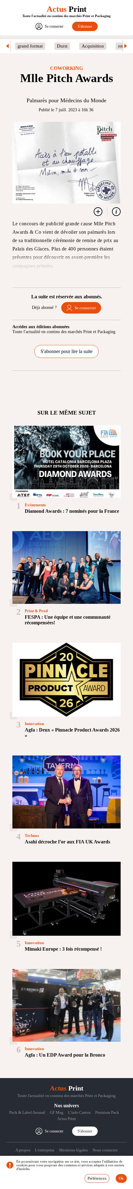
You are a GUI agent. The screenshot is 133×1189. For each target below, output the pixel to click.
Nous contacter (105, 1150)
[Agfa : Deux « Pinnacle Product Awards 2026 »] (66, 680)
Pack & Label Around (27, 1112)
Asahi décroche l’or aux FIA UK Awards (67, 841)
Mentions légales (73, 1150)
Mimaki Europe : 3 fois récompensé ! (63, 949)
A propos (22, 1150)
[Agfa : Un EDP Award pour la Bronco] (66, 1005)
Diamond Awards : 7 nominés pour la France (72, 511)
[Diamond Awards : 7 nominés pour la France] (66, 461)
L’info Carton (79, 1112)
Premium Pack (107, 1112)
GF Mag (56, 1112)
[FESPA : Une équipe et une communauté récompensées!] (66, 567)
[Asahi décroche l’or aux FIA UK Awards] (66, 791)
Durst (62, 46)
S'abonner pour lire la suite (66, 351)
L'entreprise (44, 1150)
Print (67, 9)
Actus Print (66, 1118)
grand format (30, 46)
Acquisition (93, 46)
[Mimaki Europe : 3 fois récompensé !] (66, 899)
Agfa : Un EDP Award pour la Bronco (65, 1055)
